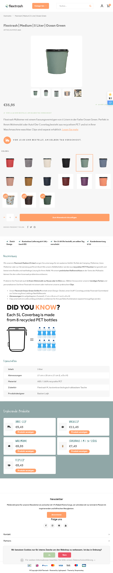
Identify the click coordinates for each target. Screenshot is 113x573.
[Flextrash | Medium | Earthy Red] (65, 181)
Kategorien (39, 6)
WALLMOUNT (21, 441)
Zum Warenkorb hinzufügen (65, 217)
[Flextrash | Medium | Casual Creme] (47, 162)
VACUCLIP (74, 422)
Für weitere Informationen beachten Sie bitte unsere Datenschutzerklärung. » (60, 560)
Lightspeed (62, 570)
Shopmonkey (79, 570)
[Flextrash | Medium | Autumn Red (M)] (10, 162)
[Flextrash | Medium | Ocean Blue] (103, 162)
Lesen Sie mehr (70, 129)
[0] (108, 6)
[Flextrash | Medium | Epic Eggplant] (84, 181)
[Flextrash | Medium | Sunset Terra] (103, 181)
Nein (65, 555)
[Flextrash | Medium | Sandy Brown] (28, 181)
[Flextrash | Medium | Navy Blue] (47, 181)
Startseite (7, 16)
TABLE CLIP (21, 422)
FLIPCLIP (20, 460)
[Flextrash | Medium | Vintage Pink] (10, 181)
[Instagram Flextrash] (52, 525)
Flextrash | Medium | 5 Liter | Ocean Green (30, 16)
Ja (49, 555)
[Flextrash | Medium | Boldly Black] (65, 162)
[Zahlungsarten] (29, 565)
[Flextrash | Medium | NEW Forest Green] (47, 200)
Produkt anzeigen (26, 432)
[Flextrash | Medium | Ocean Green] (84, 162)
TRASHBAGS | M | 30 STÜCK (83, 441)
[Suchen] (90, 6)
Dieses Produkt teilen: (14, 227)
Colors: (5, 151)
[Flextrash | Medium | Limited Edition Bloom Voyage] (10, 200)
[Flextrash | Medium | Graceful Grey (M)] (28, 162)
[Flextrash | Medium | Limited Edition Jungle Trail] (28, 200)
